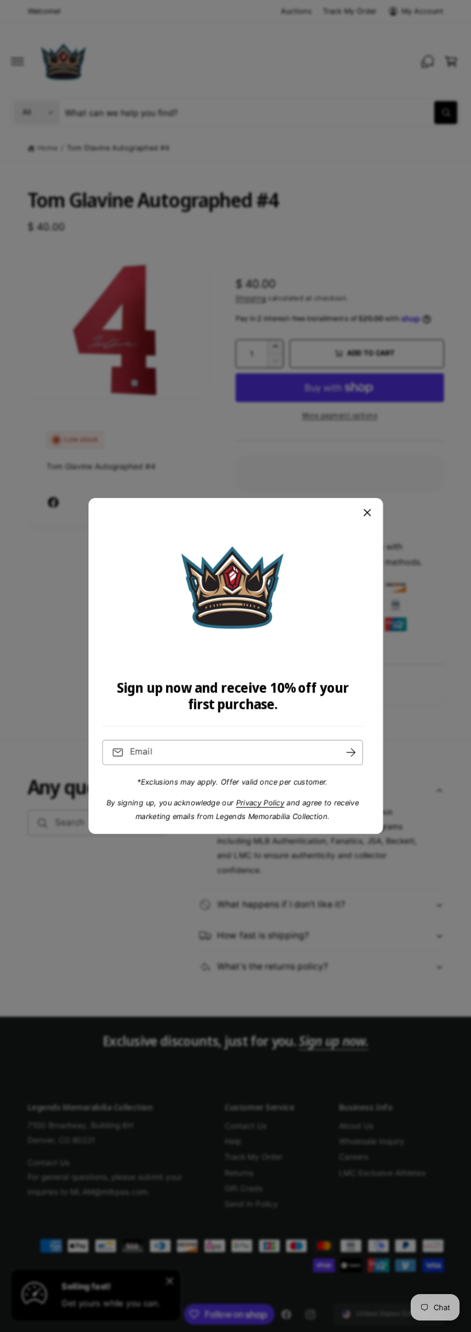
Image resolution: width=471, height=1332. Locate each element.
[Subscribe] (351, 753)
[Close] (367, 513)
